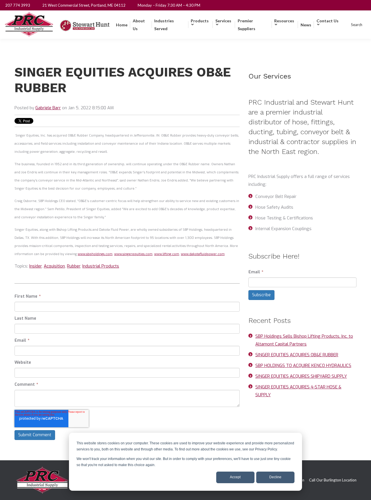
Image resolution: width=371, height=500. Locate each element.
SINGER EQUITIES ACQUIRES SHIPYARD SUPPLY (301, 376)
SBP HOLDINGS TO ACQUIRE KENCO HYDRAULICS (303, 365)
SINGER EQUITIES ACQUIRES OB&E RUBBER (296, 355)
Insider (35, 266)
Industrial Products (100, 266)
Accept (235, 477)
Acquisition (54, 266)
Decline (275, 477)
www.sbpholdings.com (95, 254)
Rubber (73, 266)
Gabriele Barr (48, 108)
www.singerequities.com (133, 254)
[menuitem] (122, 25)
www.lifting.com (166, 254)
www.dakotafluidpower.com (203, 254)
